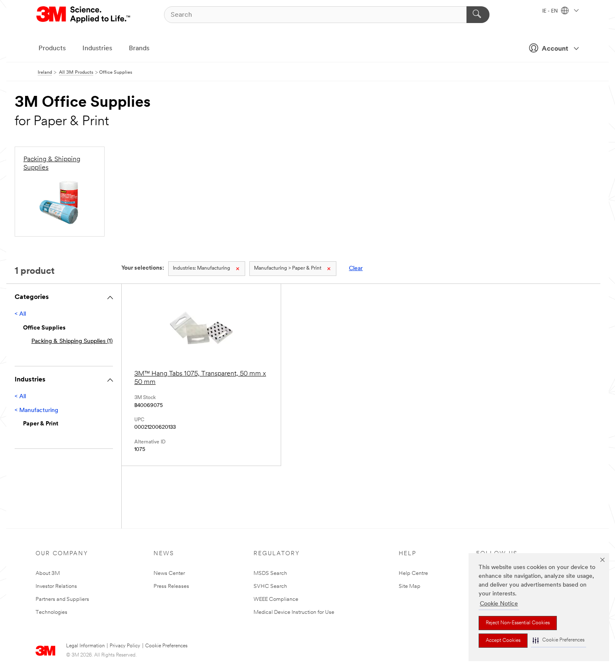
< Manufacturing (36, 410)
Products (52, 48)
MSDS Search (270, 573)
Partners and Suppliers (62, 599)
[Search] (477, 14)
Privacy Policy (125, 646)
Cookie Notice (499, 604)
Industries (97, 48)
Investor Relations (56, 586)
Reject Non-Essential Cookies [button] (518, 623)
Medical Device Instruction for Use (294, 612)
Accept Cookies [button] (503, 640)
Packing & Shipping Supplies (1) (72, 341)
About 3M (48, 573)
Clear (356, 268)
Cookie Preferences (166, 646)
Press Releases (171, 586)
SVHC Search (270, 586)
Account (555, 49)
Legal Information (85, 646)
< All (20, 314)
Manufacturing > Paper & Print (287, 268)
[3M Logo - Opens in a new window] (83, 14)
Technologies (51, 612)
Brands (139, 48)
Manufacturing (201, 268)
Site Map (409, 586)
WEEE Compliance (276, 599)
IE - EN (550, 11)
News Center (169, 573)
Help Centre (413, 573)
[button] (558, 640)
